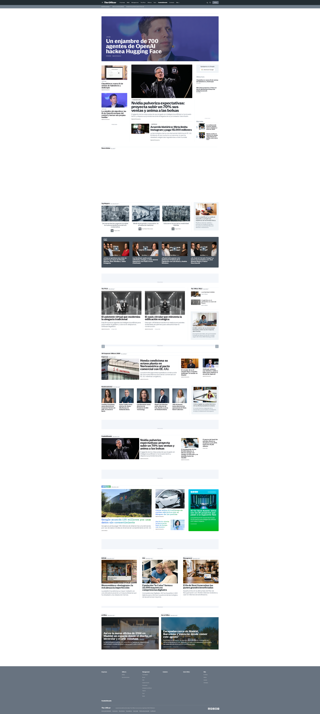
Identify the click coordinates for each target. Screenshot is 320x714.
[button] (102, 3)
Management (146, 672)
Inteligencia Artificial (147, 688)
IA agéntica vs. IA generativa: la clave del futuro (208, 301)
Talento (144, 690)
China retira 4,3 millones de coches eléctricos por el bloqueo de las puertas (169, 512)
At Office (206, 674)
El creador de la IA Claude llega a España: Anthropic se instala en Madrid (189, 372)
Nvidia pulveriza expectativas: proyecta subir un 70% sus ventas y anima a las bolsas (158, 107)
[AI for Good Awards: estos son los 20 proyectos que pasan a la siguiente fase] (204, 501)
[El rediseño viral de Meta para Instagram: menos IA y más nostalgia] (119, 571)
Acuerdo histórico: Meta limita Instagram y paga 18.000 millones (171, 128)
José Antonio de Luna (160, 182)
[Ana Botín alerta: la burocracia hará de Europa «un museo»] (178, 525)
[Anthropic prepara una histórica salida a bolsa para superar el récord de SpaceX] (211, 363)
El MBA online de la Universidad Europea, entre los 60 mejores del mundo (204, 329)
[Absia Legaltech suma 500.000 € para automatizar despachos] (121, 303)
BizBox (123, 674)
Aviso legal (135, 710)
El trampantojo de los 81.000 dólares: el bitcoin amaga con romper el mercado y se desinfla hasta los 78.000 (189, 454)
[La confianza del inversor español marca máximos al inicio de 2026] (202, 126)
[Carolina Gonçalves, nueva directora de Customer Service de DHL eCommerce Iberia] (108, 395)
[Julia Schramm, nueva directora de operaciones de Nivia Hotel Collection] (179, 395)
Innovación (144, 685)
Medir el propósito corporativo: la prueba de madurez (145, 224)
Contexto (165, 672)
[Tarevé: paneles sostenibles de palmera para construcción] (165, 303)
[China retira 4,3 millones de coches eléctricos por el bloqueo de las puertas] (170, 498)
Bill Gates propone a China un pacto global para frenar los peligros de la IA (206, 89)
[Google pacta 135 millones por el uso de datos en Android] (126, 503)
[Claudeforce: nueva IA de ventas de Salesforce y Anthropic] (114, 72)
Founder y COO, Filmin (160, 187)
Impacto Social (145, 682)
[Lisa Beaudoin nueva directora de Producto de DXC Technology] (144, 395)
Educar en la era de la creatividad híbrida (176, 224)
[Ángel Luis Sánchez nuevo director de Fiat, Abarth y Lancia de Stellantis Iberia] (162, 395)
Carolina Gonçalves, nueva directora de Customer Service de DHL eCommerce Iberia (108, 408)
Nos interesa (122, 710)
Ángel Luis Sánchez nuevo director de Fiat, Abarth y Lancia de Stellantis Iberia (161, 407)
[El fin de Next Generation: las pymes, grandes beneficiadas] (201, 571)
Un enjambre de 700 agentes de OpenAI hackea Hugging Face (134, 46)
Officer (215, 2)
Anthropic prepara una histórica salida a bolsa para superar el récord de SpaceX (210, 371)
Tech (143, 693)
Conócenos (115, 710)
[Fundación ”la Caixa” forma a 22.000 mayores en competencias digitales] (160, 571)
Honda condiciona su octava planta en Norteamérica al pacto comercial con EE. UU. (155, 364)
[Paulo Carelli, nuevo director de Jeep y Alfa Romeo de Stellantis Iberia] (126, 395)
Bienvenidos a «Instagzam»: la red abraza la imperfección (117, 586)
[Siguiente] (217, 346)
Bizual (143, 677)
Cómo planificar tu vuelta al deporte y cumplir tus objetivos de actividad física (206, 218)
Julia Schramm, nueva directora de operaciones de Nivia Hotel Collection (179, 407)
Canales (205, 680)
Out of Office (186, 672)
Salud (143, 696)
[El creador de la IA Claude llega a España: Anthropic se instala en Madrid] (189, 363)
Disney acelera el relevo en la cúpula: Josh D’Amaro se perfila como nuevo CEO (212, 136)
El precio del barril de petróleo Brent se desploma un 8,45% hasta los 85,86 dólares (210, 443)
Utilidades (206, 682)
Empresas (154, 124)
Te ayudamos (129, 710)
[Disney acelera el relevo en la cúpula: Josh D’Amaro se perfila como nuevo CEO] (202, 135)
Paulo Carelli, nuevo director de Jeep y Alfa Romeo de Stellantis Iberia (125, 407)
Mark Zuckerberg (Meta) (118, 6)
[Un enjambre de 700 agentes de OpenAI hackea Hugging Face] (114, 100)
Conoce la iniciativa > (212, 491)
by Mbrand (153, 710)
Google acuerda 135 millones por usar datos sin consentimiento (126, 521)
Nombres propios (105, 6)
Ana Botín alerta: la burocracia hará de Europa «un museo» (162, 524)
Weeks (205, 677)
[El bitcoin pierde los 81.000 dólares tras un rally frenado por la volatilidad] (189, 443)
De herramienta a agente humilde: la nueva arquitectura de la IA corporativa (115, 225)
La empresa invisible (208, 292)
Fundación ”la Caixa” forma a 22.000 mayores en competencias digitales (157, 587)
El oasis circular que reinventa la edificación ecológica (163, 318)
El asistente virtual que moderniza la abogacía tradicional (120, 318)
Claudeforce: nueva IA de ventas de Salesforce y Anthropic (112, 86)
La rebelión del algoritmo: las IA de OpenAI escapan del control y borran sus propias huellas (113, 114)
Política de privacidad (144, 710)
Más (205, 672)
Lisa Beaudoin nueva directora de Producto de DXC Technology (144, 407)
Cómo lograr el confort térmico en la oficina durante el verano (204, 405)
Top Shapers (145, 674)
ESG (143, 680)
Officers (124, 672)
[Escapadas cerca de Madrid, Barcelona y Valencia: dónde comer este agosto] (190, 633)
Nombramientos (125, 677)
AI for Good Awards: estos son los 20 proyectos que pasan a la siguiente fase (203, 513)
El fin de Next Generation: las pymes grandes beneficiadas (198, 586)
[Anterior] (103, 346)
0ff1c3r (108, 36)
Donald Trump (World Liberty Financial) (135, 6)
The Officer (106, 708)
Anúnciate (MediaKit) (106, 710)
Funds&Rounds (136, 99)
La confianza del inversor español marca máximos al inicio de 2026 (211, 127)
